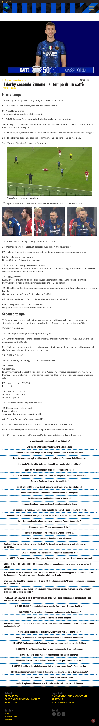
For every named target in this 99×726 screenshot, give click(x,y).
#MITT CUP (57, 699)
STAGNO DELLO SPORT (63, 702)
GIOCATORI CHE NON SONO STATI (69, 696)
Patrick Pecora (9, 87)
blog (7, 713)
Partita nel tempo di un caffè (14, 80)
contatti (8, 719)
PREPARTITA (11, 696)
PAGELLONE (11, 702)
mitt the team (11, 716)
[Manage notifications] (93, 721)
